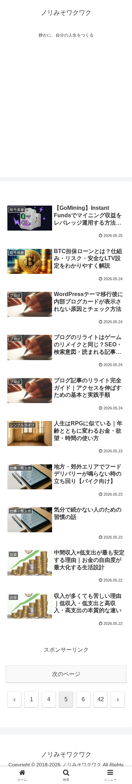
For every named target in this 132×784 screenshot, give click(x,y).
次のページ (66, 674)
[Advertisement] (66, 111)
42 (101, 699)
